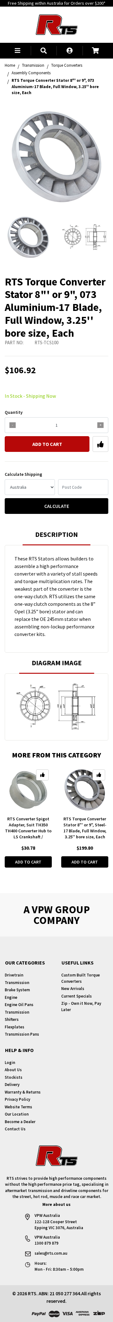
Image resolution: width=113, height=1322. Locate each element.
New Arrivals (72, 988)
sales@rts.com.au (51, 1253)
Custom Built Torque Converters (80, 978)
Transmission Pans (22, 1034)
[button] (18, 50)
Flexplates (14, 1027)
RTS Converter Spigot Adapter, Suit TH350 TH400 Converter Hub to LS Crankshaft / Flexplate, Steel (28, 831)
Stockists (13, 1077)
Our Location (17, 1114)
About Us (13, 1069)
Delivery (12, 1084)
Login (10, 1062)
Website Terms (18, 1107)
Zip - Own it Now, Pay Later (81, 1006)
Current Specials (76, 996)
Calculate (56, 506)
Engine (11, 997)
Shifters (12, 1019)
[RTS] (57, 24)
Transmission (17, 982)
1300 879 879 (46, 1243)
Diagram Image (57, 662)
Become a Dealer (20, 1121)
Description (56, 534)
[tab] (56, 537)
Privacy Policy (17, 1099)
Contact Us (15, 1129)
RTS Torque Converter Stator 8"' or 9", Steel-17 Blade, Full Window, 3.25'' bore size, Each (84, 828)
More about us (56, 1204)
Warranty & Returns (22, 1092)
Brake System (17, 990)
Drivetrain (14, 975)
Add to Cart (47, 444)
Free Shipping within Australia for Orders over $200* (56, 3)
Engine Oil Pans (19, 1004)
